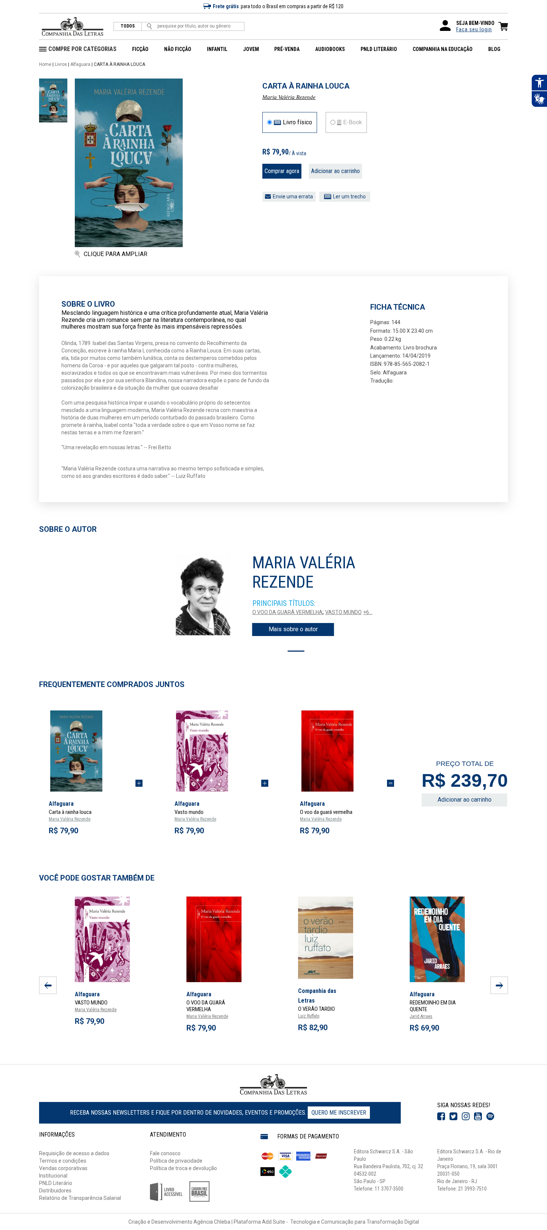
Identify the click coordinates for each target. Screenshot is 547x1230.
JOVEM (251, 49)
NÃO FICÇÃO (177, 49)
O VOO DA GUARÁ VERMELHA (287, 612)
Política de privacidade (176, 1161)
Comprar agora (282, 171)
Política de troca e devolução (183, 1168)
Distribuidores (55, 1191)
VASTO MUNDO (343, 612)
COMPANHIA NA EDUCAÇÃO (443, 49)
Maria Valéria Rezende (289, 97)
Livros (61, 64)
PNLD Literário (55, 1183)
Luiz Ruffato (308, 1016)
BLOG (494, 49)
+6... (367, 612)
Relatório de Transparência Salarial (80, 1198)
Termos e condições (62, 1161)
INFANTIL (217, 49)
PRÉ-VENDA (287, 49)
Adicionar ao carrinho (335, 171)
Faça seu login (474, 29)
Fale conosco (165, 1153)
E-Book (352, 122)
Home (45, 64)
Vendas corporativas (63, 1168)
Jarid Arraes (421, 1016)
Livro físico (297, 122)
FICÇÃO (140, 49)
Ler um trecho (349, 196)
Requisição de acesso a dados (74, 1153)
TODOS (128, 26)
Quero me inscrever (338, 1112)
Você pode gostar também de (96, 877)
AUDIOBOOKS (330, 49)
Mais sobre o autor (293, 629)
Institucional (53, 1176)
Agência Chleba (211, 1222)
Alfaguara (80, 64)
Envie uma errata (293, 196)
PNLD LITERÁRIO (379, 49)
